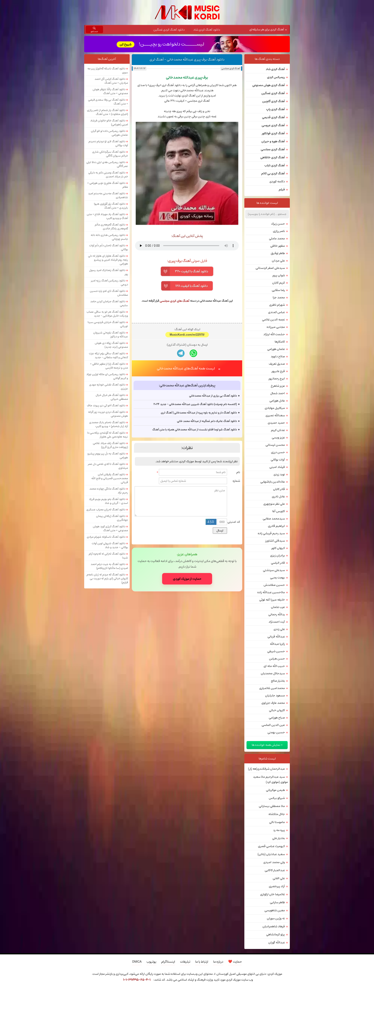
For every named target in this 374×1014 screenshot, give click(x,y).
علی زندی (279, 629)
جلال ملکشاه (277, 814)
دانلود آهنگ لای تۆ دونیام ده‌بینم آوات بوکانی (108, 143)
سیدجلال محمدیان (273, 673)
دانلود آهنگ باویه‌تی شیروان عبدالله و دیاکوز (110, 334)
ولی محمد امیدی (274, 862)
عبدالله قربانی (276, 636)
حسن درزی (278, 452)
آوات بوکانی (278, 459)
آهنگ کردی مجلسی (230, 68)
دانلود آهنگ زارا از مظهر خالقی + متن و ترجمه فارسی (109, 365)
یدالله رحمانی (276, 614)
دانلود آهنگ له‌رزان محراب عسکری (105, 509)
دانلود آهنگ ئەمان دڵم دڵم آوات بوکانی (108, 247)
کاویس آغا (278, 511)
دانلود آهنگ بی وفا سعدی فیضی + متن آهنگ (108, 101)
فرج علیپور (278, 371)
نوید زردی (279, 474)
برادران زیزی (277, 555)
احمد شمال (277, 393)
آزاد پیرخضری (277, 886)
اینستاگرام (168, 962)
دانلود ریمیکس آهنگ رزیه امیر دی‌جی (109, 282)
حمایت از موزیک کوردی (187, 635)
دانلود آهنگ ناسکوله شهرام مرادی (106, 536)
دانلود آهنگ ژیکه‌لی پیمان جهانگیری (112, 518)
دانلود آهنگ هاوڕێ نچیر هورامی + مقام (107, 185)
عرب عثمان (278, 607)
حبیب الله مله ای (274, 666)
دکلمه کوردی (277, 181)
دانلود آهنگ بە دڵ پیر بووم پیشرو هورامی (107, 455)
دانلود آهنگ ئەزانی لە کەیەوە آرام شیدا (108, 555)
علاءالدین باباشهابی (272, 481)
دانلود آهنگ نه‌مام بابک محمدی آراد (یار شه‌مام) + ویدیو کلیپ (108, 424)
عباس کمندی (276, 312)
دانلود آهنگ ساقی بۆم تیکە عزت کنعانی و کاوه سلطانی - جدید (108, 355)
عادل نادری (278, 496)
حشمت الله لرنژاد (274, 334)
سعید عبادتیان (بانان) (271, 854)
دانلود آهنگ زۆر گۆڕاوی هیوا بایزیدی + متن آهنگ (111, 205)
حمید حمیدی (276, 422)
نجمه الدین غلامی (273, 319)
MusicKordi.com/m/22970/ (187, 390)
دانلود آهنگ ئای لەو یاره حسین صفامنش (109, 293)
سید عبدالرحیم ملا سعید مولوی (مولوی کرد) (270, 779)
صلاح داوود (278, 356)
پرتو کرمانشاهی (275, 934)
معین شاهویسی (274, 910)
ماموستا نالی (277, 822)
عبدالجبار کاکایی (275, 870)
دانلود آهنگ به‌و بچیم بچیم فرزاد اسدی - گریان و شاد (108, 501)
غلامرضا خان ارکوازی (272, 894)
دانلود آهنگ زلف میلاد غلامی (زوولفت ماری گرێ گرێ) (110, 445)
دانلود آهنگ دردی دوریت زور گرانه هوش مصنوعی (108, 414)
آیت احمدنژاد (277, 621)
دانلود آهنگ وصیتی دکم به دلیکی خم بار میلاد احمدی (108, 174)
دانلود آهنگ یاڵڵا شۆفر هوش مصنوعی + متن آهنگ (110, 91)
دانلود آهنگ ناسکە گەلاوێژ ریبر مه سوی (107, 70)
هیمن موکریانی (275, 790)
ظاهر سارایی (277, 902)
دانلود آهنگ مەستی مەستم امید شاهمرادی (108, 195)
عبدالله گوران (276, 942)
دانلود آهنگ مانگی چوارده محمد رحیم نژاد (108, 490)
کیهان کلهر (278, 548)
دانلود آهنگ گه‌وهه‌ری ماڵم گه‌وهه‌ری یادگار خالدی (111, 226)
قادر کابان (279, 489)
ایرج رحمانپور (277, 378)
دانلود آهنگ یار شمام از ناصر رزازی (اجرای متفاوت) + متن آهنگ (107, 112)
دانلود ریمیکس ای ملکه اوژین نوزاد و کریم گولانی (107, 376)
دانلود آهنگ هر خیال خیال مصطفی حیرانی (112, 397)
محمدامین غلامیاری (272, 688)
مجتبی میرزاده (276, 327)
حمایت (235, 962)
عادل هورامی (277, 400)
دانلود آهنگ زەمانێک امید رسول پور (108, 272)
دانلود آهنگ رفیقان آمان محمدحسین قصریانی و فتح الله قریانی (109, 478)
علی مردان (278, 260)
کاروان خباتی (277, 710)
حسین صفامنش (274, 585)
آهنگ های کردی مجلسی (174, 301)
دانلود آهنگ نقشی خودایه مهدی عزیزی (108, 386)
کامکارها (280, 341)
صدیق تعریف (277, 363)
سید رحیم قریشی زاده (271, 533)
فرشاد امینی (277, 467)
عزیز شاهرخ (278, 386)
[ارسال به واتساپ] (193, 409)
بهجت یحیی (277, 577)
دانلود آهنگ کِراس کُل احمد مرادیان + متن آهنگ (111, 81)
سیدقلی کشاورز (275, 540)
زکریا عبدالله (277, 644)
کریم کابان (278, 282)
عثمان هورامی (276, 349)
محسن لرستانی (275, 444)
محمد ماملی (277, 238)
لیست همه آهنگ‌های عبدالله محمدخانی (186, 424)
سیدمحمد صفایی (274, 518)
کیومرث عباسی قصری (271, 846)
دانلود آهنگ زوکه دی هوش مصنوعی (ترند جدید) (111, 345)
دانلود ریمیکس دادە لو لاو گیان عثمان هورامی (109, 133)
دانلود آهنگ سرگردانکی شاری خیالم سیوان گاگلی (110, 153)
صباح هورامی (277, 717)
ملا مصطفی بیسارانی (272, 806)
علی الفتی (279, 878)
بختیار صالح (278, 680)
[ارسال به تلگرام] (181, 409)
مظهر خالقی (277, 245)
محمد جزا (279, 297)
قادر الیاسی (278, 562)
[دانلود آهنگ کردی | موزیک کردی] (187, 12)
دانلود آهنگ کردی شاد (206, 29)
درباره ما (218, 962)
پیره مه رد (279, 830)
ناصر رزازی (279, 231)
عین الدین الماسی (273, 725)
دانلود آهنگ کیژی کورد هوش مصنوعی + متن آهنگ (110, 528)
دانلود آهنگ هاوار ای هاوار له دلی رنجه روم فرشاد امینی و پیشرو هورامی (108, 259)
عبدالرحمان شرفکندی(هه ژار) (266, 768)
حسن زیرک (278, 223)
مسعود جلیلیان (275, 695)
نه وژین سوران (276, 918)
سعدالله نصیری (275, 415)
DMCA (137, 962)
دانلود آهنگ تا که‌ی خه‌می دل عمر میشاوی (108, 466)
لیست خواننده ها (267, 203)
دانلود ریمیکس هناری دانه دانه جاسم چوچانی (109, 237)
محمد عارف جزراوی (273, 702)
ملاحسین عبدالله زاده (271, 592)
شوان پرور (278, 275)
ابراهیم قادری (276, 526)
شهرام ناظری (277, 304)
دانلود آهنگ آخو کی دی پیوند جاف (106, 405)
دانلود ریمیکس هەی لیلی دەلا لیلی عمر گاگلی (107, 164)
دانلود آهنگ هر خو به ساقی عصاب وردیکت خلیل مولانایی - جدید (107, 313)
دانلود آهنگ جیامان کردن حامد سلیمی (109, 303)
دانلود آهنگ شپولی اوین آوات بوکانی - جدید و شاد (110, 545)
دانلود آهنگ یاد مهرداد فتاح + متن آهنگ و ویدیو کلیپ (107, 216)
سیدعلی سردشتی (274, 570)
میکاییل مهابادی (275, 408)
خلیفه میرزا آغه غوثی (272, 599)
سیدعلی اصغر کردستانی (270, 268)
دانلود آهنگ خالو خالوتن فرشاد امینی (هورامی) (109, 122)
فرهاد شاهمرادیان (274, 926)
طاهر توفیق (278, 253)
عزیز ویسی (278, 437)
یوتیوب (151, 962)
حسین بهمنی (276, 732)
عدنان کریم (278, 430)
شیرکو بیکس (277, 798)
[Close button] (263, 992)
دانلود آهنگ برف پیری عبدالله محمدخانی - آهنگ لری (187, 59)
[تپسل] (110, 992)
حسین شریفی (276, 651)
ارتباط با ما (201, 962)
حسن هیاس (277, 658)
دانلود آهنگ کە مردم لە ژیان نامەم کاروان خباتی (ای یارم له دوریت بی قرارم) (107, 578)
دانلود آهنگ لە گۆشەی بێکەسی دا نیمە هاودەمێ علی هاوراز (107, 434)
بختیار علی (278, 838)
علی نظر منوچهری (274, 503)
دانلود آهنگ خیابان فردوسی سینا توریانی (108, 324)
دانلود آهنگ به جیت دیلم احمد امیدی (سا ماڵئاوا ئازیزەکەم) (109, 566)
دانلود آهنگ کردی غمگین (169, 29)
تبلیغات (185, 962)
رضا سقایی (278, 290)
